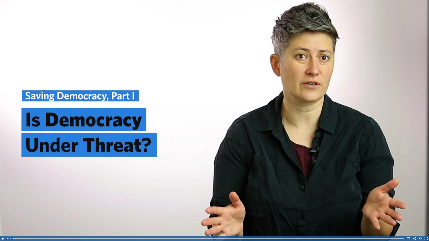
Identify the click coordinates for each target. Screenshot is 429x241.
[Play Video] (3, 238)
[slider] (209, 238)
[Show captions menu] (409, 238)
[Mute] (414, 238)
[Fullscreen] (426, 238)
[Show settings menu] (420, 238)
